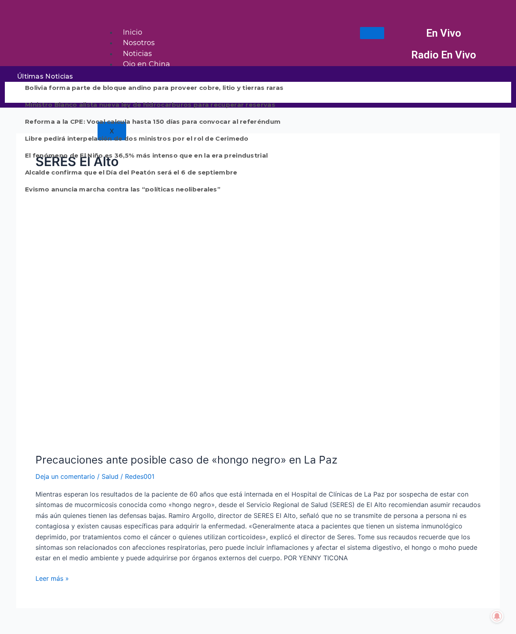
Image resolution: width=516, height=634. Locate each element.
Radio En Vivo (443, 55)
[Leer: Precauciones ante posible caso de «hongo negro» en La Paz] (241, 326)
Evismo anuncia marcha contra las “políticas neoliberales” (123, 189)
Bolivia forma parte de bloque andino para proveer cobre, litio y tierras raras (154, 87)
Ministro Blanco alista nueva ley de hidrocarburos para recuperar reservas (150, 104)
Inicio (132, 32)
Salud (110, 476)
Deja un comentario (65, 476)
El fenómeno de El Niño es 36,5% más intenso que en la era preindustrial (146, 155)
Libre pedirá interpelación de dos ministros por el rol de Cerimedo (137, 138)
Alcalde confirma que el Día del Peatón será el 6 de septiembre (131, 172)
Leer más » (52, 577)
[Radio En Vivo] (398, 55)
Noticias (137, 53)
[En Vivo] (398, 33)
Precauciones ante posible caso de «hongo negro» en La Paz (186, 459)
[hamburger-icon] (372, 33)
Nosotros (139, 42)
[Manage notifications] (497, 616)
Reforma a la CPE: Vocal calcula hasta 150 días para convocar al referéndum (153, 121)
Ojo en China (146, 64)
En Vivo (443, 33)
